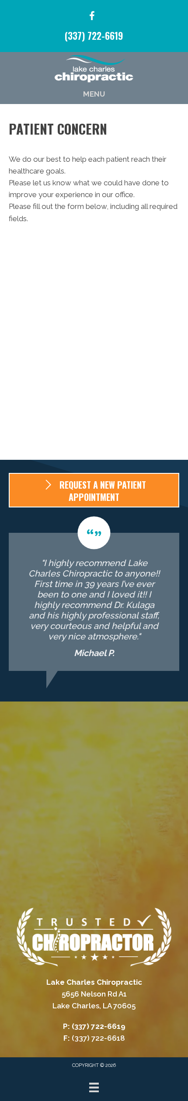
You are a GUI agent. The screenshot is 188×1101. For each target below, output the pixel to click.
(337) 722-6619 (94, 35)
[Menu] (94, 1087)
